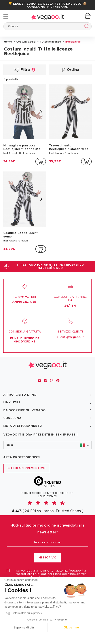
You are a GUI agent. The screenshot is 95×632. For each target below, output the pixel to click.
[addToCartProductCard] (40, 161)
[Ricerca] (85, 27)
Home (8, 41)
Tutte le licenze (50, 41)
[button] (47, 445)
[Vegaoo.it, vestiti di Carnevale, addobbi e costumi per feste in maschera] (47, 16)
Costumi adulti (25, 41)
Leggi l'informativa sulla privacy (23, 613)
